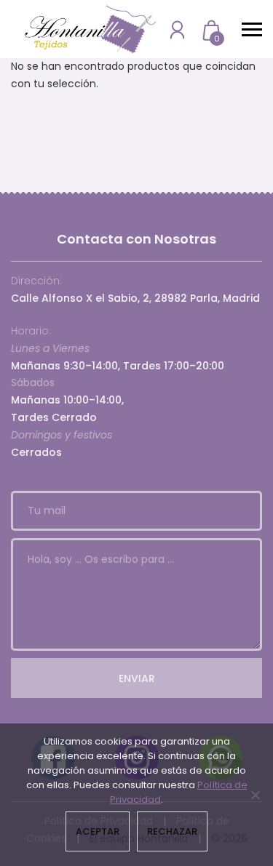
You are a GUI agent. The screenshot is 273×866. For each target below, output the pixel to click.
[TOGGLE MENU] (252, 29)
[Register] (177, 29)
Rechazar (172, 831)
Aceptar (97, 831)
